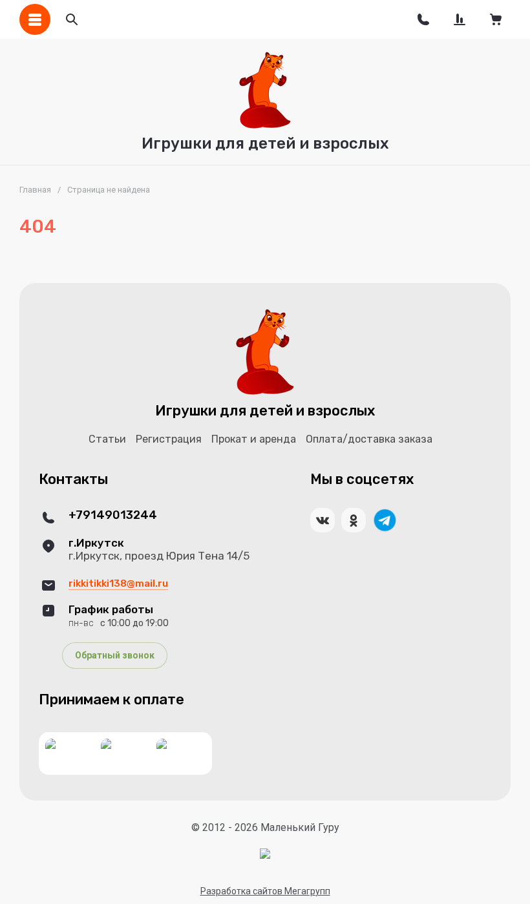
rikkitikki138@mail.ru (118, 583)
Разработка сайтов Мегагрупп (265, 891)
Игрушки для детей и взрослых (265, 143)
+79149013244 (113, 515)
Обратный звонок (114, 655)
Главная (35, 189)
